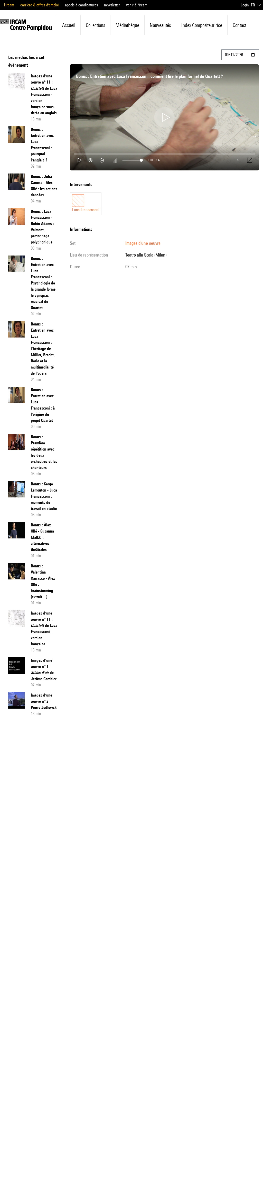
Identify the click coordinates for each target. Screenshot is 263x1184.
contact (239, 25)
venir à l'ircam (136, 5)
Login (245, 5)
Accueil (68, 25)
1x (238, 160)
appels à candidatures (81, 5)
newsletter (112, 5)
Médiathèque (127, 25)
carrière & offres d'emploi (39, 5)
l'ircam (9, 5)
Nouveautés (160, 25)
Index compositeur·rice (201, 25)
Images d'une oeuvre (143, 243)
